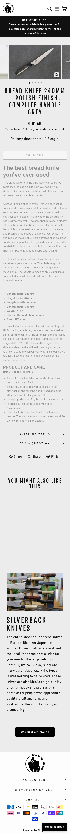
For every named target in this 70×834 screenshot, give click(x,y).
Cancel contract (54, 826)
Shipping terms (35, 434)
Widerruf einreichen (35, 732)
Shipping (28, 129)
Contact (34, 799)
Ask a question (35, 443)
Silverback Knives (34, 789)
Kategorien (34, 779)
